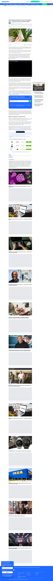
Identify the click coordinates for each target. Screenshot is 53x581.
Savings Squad (44, 4)
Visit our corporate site (36, 567)
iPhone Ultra (29, 5)
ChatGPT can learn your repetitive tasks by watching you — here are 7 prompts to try (39, 93)
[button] (50, 1)
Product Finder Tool (41, 5)
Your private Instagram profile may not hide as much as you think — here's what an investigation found (39, 100)
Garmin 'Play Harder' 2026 (11, 5)
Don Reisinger (11, 159)
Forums (48, 4)
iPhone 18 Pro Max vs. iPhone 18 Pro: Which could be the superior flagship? (39, 105)
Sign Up (7, 572)
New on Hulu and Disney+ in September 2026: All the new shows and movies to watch (39, 96)
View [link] (28, 145)
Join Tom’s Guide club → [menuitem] (35, 1)
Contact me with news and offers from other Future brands (7, 570)
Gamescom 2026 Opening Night (21, 5)
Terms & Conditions (9, 575)
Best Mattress (48, 5)
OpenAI (21, 57)
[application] (20, 68)
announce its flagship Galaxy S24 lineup (21, 126)
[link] (11, 142)
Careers (19, 574)
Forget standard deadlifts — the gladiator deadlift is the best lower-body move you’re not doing (39, 88)
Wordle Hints (35, 5)
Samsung (10, 156)
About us (36, 574)
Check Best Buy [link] (28, 149)
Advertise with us (28, 574)
